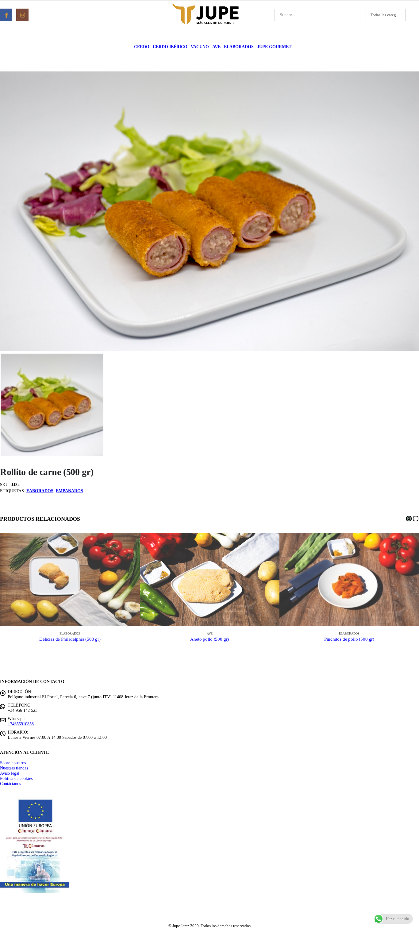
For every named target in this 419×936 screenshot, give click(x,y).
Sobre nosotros (13, 762)
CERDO (141, 46)
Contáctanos (10, 783)
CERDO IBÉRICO (170, 46)
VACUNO (200, 46)
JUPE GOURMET (274, 46)
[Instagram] (22, 15)
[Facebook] (6, 15)
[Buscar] (412, 15)
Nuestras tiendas (14, 767)
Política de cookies (16, 778)
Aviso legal (9, 773)
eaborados (39, 491)
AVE (216, 46)
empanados (69, 491)
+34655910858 (21, 723)
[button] (409, 518)
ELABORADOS (239, 46)
